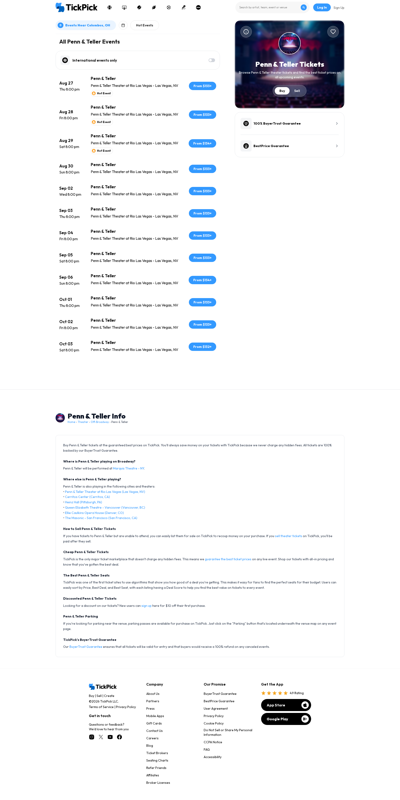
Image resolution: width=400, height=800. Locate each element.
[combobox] (272, 7)
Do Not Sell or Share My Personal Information (228, 732)
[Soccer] (168, 7)
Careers (152, 738)
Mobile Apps (155, 716)
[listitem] (138, 86)
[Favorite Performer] (333, 32)
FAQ (207, 749)
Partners (152, 701)
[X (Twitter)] (101, 737)
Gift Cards (154, 723)
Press (150, 708)
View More (137, 371)
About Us (152, 694)
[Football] (154, 7)
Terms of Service (101, 707)
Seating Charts (157, 760)
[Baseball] (109, 7)
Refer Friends (156, 768)
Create (109, 696)
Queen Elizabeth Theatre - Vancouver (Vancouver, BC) (105, 507)
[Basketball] (124, 7)
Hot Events (144, 25)
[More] (198, 7)
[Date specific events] (123, 25)
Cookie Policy (214, 723)
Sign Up (339, 8)
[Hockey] (139, 7)
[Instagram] (91, 737)
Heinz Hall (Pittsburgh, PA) (83, 502)
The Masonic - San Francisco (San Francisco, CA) (101, 518)
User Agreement (216, 708)
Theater (83, 422)
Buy (282, 91)
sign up (146, 606)
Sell (297, 91)
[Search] (304, 7)
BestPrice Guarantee (219, 701)
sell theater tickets (288, 536)
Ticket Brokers (157, 753)
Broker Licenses (158, 783)
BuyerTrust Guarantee (85, 647)
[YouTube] (110, 737)
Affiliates (152, 775)
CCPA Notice (213, 742)
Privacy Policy (126, 707)
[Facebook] (119, 737)
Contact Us (154, 731)
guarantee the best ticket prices (228, 559)
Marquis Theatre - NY (128, 468)
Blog (149, 745)
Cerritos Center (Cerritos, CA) (87, 497)
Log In (322, 7)
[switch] (212, 60)
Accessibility (213, 757)
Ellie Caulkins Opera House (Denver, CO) (94, 513)
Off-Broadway (100, 422)
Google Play (277, 719)
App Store (276, 705)
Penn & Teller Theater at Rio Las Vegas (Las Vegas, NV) (105, 492)
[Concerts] (183, 7)
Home (71, 422)
